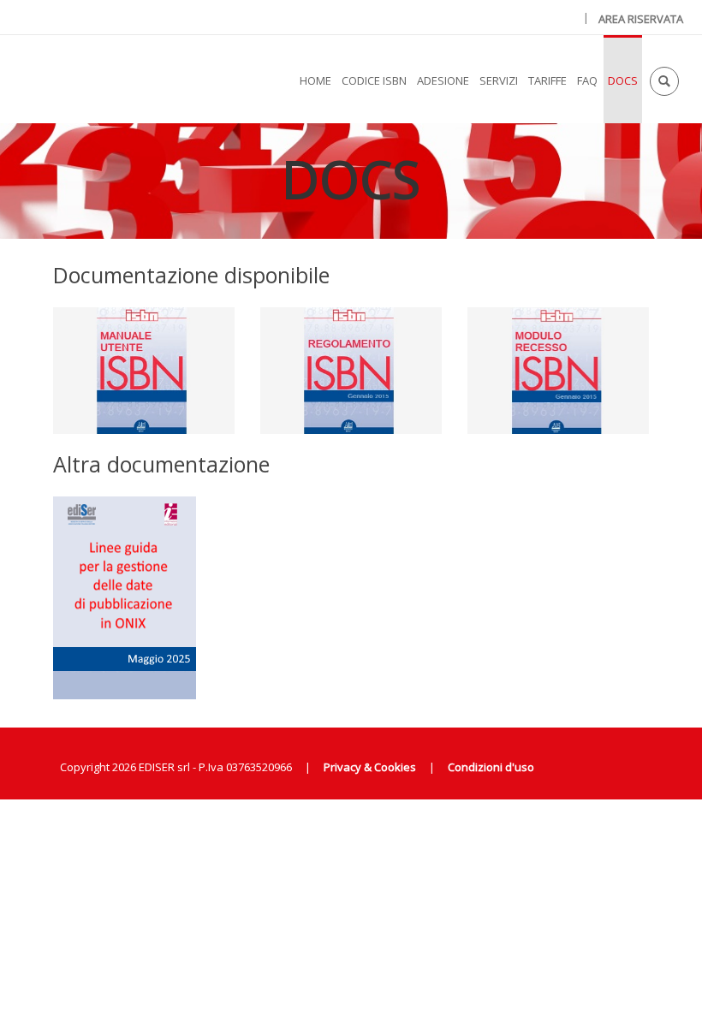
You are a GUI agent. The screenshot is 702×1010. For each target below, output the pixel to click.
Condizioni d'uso (491, 767)
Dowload (144, 698)
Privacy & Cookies (370, 767)
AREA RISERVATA (640, 19)
